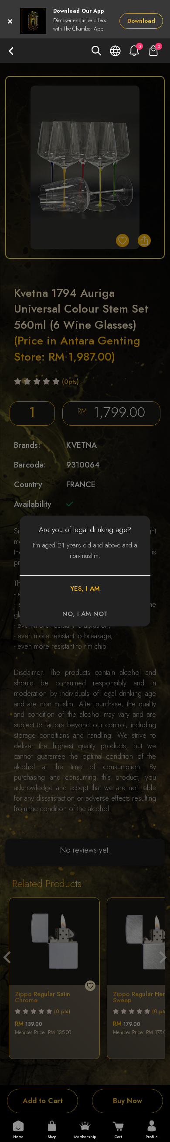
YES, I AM (85, 588)
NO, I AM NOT (85, 614)
